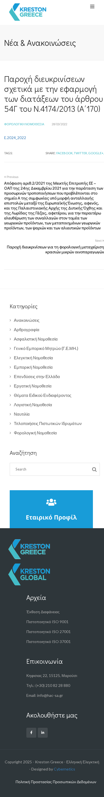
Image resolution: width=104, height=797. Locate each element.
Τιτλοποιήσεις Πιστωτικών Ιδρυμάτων (48, 423)
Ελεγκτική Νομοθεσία (33, 357)
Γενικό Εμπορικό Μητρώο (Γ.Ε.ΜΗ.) (46, 348)
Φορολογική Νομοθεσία (24, 124)
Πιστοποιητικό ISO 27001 (48, 631)
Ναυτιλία (22, 413)
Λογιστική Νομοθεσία (33, 404)
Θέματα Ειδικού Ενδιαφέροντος (42, 395)
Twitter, (81, 153)
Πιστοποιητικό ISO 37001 (48, 641)
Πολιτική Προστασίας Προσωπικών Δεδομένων (56, 781)
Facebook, (64, 153)
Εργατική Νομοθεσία (33, 385)
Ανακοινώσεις (26, 320)
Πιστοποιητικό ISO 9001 (47, 621)
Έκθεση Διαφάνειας (43, 611)
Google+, (96, 153)
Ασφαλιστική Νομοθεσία (36, 338)
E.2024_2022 (15, 138)
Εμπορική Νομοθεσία (33, 367)
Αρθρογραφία (26, 329)
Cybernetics (64, 769)
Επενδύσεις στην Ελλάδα (37, 376)
